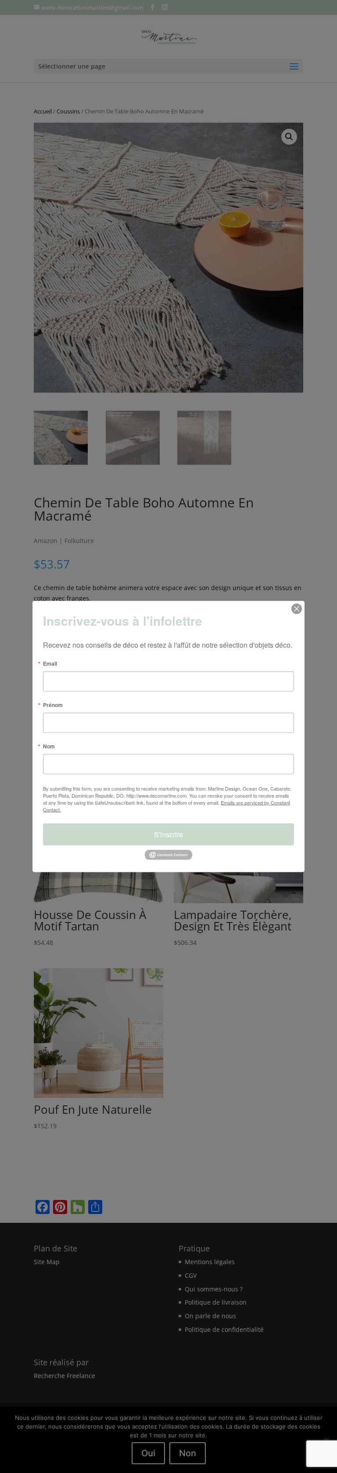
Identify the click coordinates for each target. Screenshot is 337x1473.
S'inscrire (168, 834)
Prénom (53, 704)
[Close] (296, 609)
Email (50, 663)
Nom (49, 746)
